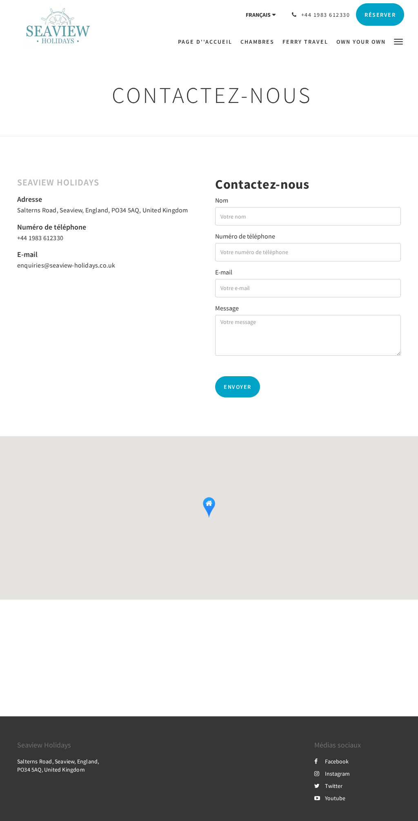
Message (227, 308)
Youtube (335, 798)
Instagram (337, 773)
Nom (221, 200)
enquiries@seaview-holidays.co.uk (66, 265)
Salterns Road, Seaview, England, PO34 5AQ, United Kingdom (102, 210)
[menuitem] (207, 42)
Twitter (333, 786)
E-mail (223, 272)
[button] (398, 41)
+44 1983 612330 (40, 238)
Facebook (337, 761)
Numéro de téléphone (245, 236)
